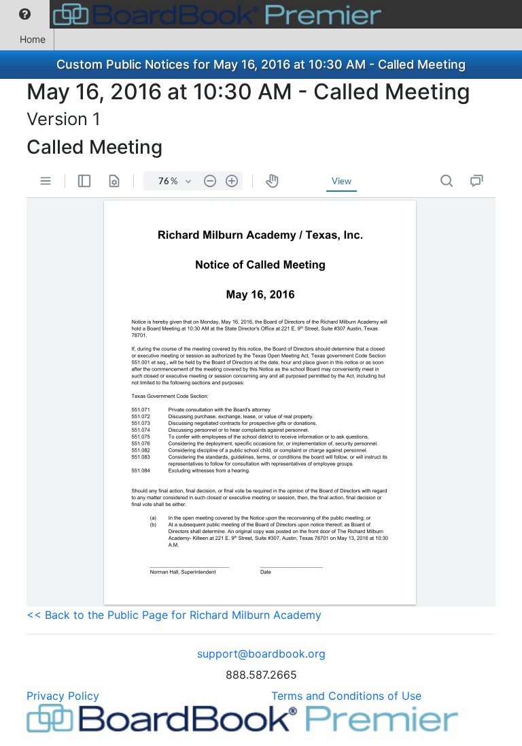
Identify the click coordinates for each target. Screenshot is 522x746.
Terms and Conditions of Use (346, 695)
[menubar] (194, 14)
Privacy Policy (63, 695)
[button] (24, 14)
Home (33, 39)
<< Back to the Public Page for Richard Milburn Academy (174, 615)
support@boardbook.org (261, 653)
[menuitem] (25, 14)
